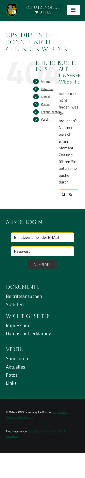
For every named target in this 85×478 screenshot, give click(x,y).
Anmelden (42, 265)
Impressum (60, 412)
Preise (45, 104)
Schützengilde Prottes (43, 9)
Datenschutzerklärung (19, 417)
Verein (45, 119)
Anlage (46, 81)
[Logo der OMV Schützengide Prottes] (12, 6)
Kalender (47, 89)
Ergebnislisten (51, 111)
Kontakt (46, 96)
